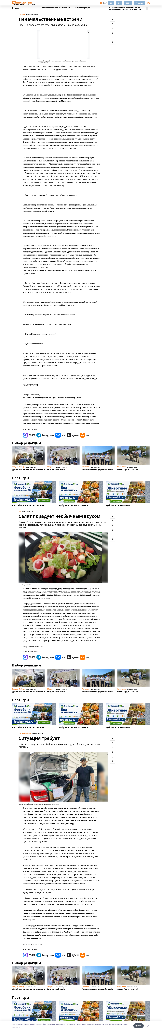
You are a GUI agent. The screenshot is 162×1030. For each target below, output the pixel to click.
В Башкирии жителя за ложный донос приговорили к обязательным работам (125, 8)
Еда (20, 511)
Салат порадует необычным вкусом (55, 8)
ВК (111, 3)
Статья (15, 8)
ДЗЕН (128, 3)
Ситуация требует (82, 8)
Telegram (139, 3)
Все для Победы (25, 733)
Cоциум (22, 14)
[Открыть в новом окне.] (29, 435)
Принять (138, 1026)
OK (119, 3)
